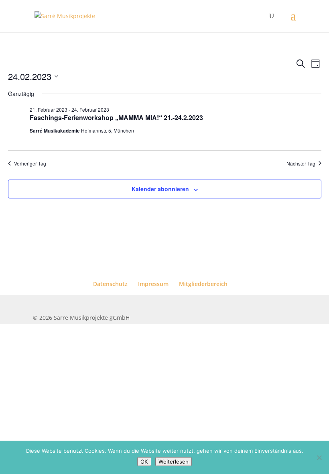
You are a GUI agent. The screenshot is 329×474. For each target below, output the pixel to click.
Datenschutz (110, 284)
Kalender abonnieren (160, 189)
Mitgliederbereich (203, 284)
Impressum (153, 284)
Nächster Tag (300, 163)
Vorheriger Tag (30, 163)
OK (144, 461)
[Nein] (319, 458)
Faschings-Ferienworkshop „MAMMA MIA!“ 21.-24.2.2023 (116, 117)
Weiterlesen (173, 461)
